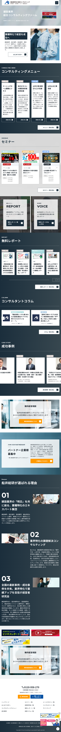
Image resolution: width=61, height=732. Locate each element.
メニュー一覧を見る (48, 127)
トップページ (5, 702)
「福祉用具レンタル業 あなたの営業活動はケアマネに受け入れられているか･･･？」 (20, 317)
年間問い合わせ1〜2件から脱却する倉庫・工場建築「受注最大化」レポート (23, 268)
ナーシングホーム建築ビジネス (7, 88)
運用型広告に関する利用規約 (24, 726)
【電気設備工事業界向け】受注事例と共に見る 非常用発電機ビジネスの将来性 (8, 268)
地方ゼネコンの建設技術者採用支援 (22, 88)
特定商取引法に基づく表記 (35, 723)
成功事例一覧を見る (48, 390)
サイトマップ (47, 708)
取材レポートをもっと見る (44, 223)
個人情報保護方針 (14, 723)
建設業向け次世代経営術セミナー (30, 171)
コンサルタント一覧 (48, 705)
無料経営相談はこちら (30, 421)
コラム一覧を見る (49, 332)
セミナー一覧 (28, 702)
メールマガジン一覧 (48, 702)
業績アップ (20, 323)
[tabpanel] (8, 262)
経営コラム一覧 (29, 711)
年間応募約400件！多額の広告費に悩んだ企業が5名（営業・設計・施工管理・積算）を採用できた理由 (30, 374)
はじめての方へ (17, 54)
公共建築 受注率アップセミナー (50, 171)
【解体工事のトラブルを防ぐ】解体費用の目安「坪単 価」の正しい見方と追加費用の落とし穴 (49, 317)
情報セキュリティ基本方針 (23, 723)
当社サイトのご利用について (36, 726)
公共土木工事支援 (52, 87)
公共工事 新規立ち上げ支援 (38, 87)
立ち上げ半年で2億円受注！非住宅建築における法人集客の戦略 (53, 268)
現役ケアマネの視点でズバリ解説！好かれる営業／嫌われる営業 (10, 172)
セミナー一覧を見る (48, 190)
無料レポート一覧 (30, 708)
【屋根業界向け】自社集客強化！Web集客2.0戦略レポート (38, 268)
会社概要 (8, 723)
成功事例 (4, 711)
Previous (49, 10)
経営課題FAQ (49, 323)
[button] (56, 2)
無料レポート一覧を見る (13, 223)
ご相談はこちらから (41, 461)
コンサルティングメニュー (9, 708)
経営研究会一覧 (29, 705)
